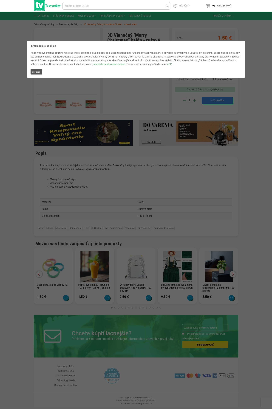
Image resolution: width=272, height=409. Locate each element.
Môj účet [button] (183, 5)
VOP (169, 64)
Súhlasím (36, 72)
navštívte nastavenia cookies (109, 64)
